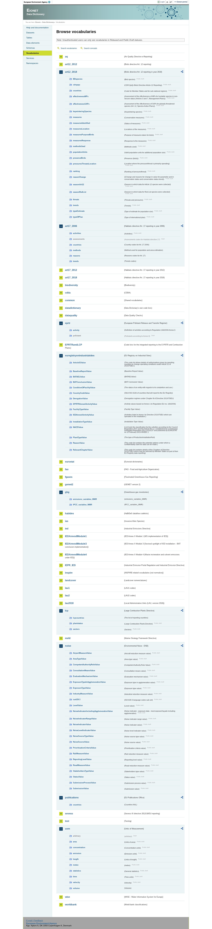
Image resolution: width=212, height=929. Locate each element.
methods (77, 250)
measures (77, 117)
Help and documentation (37, 27)
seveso (69, 813)
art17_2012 (71, 270)
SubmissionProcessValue (84, 783)
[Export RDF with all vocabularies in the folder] (182, 72)
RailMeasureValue (81, 753)
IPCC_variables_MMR (82, 505)
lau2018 (69, 603)
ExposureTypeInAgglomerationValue (89, 682)
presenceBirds (79, 158)
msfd (68, 638)
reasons (76, 256)
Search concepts (90, 48)
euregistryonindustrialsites (79, 355)
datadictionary (73, 308)
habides (69, 513)
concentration (79, 847)
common (70, 300)
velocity (76, 882)
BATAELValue (79, 377)
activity (76, 330)
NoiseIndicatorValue (82, 724)
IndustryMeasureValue (83, 694)
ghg (67, 492)
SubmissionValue (81, 788)
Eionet (37, 22)
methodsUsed (79, 146)
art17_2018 (71, 277)
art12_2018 (71, 72)
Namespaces (32, 63)
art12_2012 (71, 64)
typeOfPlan (78, 217)
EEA (38, 2)
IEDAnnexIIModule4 (76, 554)
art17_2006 (71, 226)
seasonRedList (79, 192)
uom (67, 828)
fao (67, 469)
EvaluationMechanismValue (85, 676)
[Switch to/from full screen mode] (171, 2)
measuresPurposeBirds (83, 135)
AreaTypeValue (79, 659)
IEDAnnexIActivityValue (83, 415)
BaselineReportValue (82, 371)
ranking (76, 171)
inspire (69, 573)
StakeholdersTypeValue (83, 771)
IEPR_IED (70, 565)
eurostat (69, 461)
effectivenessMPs (80, 96)
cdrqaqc (76, 85)
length (76, 859)
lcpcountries (78, 618)
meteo (75, 865)
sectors (76, 629)
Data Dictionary (48, 22)
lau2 (67, 595)
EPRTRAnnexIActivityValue (85, 404)
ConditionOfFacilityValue (84, 387)
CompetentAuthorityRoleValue (86, 665)
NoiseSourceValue (81, 742)
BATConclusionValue (82, 382)
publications (72, 797)
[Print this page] (167, 2)
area (75, 842)
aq (66, 56)
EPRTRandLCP (73, 345)
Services (30, 58)
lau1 (67, 588)
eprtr (67, 323)
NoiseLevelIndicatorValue (84, 730)
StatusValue (78, 777)
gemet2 (69, 484)
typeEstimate (79, 211)
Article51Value (79, 363)
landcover (70, 580)
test (67, 821)
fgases (68, 477)
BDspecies (77, 79)
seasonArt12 (78, 184)
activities (77, 233)
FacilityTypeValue (81, 409)
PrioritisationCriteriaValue (84, 748)
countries (77, 91)
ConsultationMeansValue (84, 670)
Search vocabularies (69, 48)
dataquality (71, 315)
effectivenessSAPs (81, 104)
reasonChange (79, 177)
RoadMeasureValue (81, 765)
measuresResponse (81, 140)
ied (66, 528)
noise (68, 646)
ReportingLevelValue (82, 759)
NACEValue (78, 427)
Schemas (30, 48)
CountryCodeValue (81, 393)
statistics (77, 871)
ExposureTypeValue (82, 688)
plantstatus (78, 623)
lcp (66, 610)
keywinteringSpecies (82, 111)
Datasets (30, 32)
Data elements (33, 43)
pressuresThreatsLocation (84, 164)
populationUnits (80, 152)
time (75, 876)
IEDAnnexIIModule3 (76, 544)
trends (76, 205)
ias (66, 521)
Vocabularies (32, 53)
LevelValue (78, 705)
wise (67, 897)
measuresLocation (81, 129)
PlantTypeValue (80, 437)
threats (76, 199)
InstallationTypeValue (82, 422)
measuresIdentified (81, 123)
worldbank (71, 904)
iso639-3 (76, 699)
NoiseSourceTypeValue (83, 736)
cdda (68, 292)
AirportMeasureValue (82, 653)
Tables (29, 37)
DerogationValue (80, 398)
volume (76, 888)
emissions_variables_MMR (85, 499)
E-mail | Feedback (34, 920)
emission (77, 853)
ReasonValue (79, 443)
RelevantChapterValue (82, 450)
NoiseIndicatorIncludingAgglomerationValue (93, 711)
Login (162, 2)
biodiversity (71, 285)
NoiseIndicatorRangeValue (84, 719)
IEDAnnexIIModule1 (76, 536)
